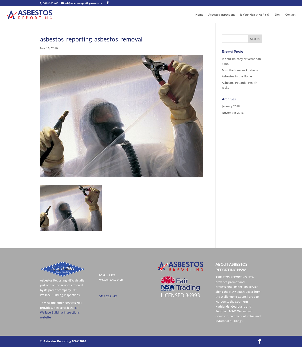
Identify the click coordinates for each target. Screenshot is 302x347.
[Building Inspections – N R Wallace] (62, 275)
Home (199, 14)
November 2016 (233, 113)
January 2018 (231, 106)
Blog (277, 14)
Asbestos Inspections (221, 14)
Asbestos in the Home (237, 76)
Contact (290, 14)
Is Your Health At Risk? (254, 14)
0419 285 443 (50, 3)
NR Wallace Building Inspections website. (60, 312)
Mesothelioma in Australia (240, 70)
